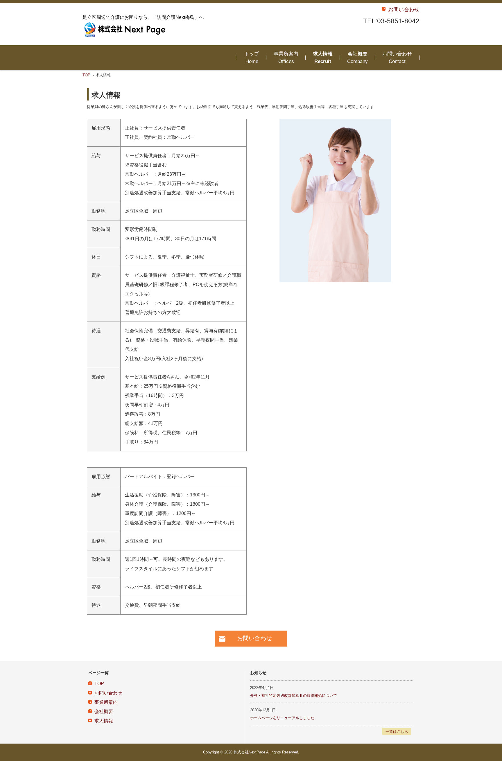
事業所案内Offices (286, 57)
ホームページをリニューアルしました (282, 718)
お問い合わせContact (397, 57)
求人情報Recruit (323, 57)
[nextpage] (126, 29)
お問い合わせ (108, 692)
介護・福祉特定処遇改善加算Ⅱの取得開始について (293, 695)
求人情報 (103, 720)
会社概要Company (357, 57)
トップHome (251, 57)
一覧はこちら (397, 731)
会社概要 (103, 711)
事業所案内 (106, 702)
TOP (86, 75)
